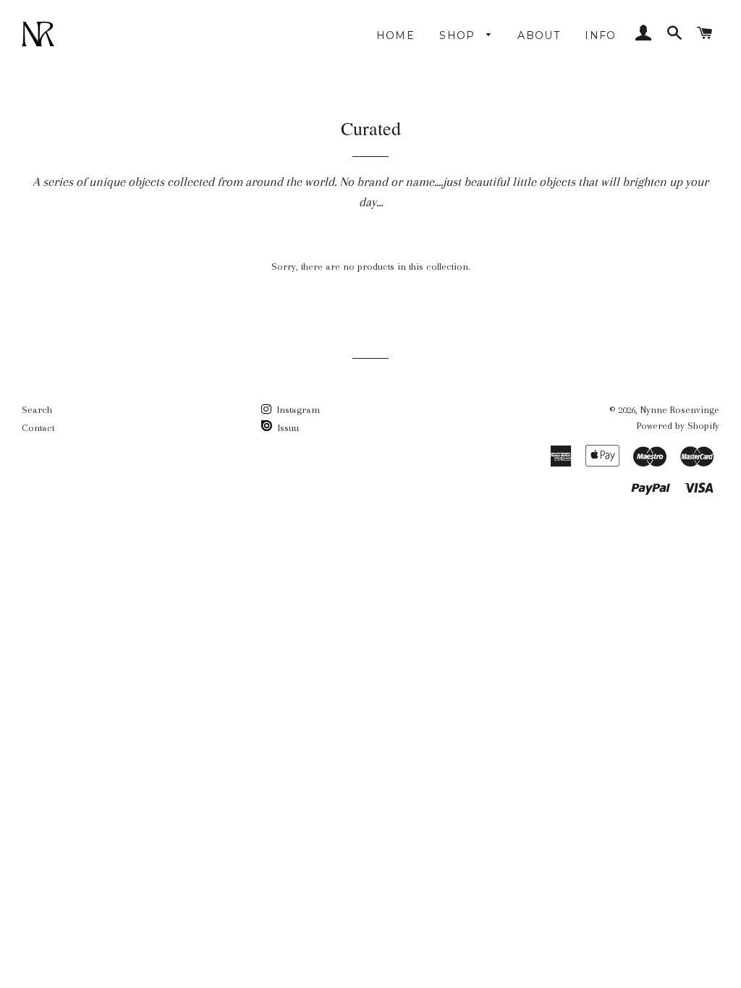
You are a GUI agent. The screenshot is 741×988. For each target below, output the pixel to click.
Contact (38, 427)
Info (601, 35)
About (538, 35)
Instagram (297, 409)
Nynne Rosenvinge (679, 409)
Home (395, 35)
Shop (459, 35)
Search (37, 409)
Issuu (287, 427)
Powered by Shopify (678, 425)
